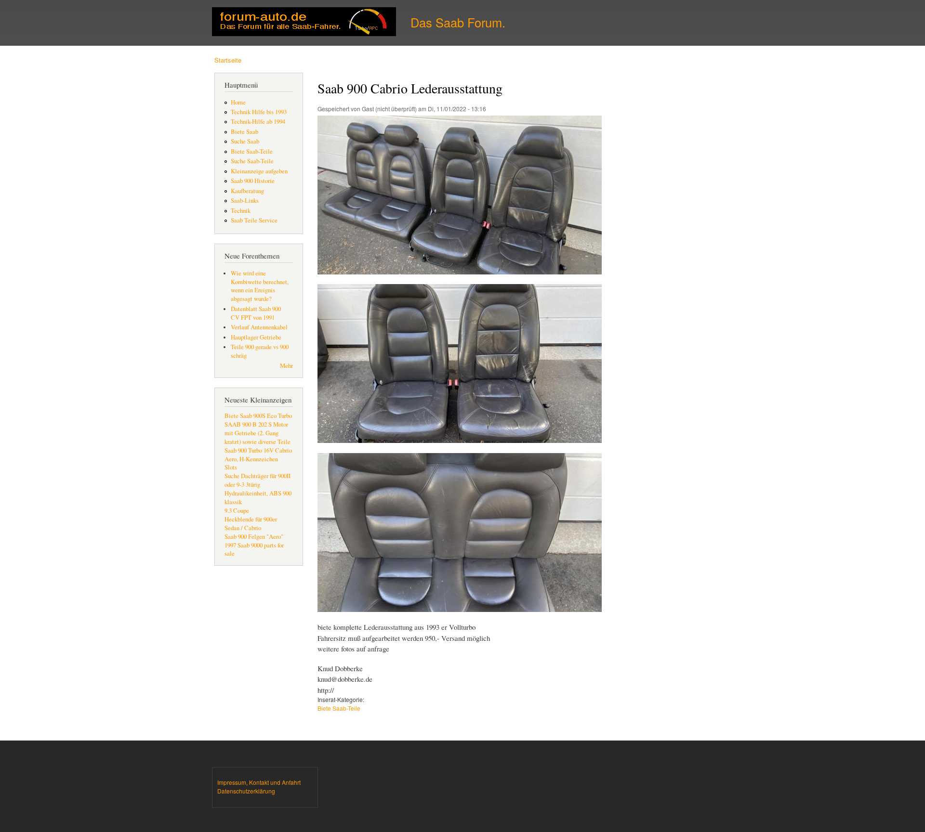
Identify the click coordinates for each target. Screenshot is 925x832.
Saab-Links (245, 200)
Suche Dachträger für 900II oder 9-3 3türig (258, 480)
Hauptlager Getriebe (256, 337)
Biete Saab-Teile (252, 151)
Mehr (286, 366)
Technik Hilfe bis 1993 (259, 112)
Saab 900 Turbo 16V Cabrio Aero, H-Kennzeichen (258, 454)
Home (238, 102)
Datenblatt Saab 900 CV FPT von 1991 (256, 313)
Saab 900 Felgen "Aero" (254, 537)
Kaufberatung (247, 191)
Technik (241, 211)
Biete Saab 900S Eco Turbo (258, 416)
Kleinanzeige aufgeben (259, 171)
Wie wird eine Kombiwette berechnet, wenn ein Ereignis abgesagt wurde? (260, 286)
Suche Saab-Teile (252, 161)
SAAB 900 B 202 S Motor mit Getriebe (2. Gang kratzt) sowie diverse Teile (258, 433)
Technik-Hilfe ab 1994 (258, 121)
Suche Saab (245, 141)
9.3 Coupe (237, 511)
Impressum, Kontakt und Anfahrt (259, 782)
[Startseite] (305, 23)
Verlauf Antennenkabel (259, 327)
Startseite (227, 60)
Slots (231, 467)
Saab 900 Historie (253, 181)
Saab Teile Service (254, 220)
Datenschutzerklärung (246, 791)
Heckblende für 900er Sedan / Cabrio (251, 523)
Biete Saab (244, 132)
